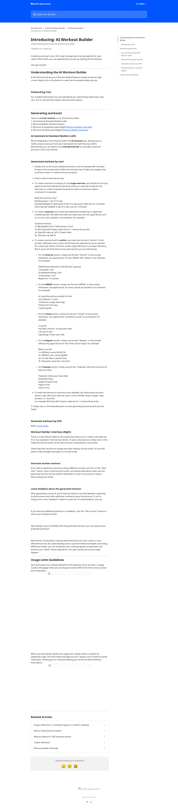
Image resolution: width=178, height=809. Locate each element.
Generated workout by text (132, 59)
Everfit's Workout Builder (55, 28)
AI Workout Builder (75, 28)
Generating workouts (128, 48)
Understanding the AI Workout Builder (132, 38)
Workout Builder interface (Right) (131, 69)
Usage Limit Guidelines (129, 75)
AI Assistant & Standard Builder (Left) (130, 53)
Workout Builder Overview (79, 127)
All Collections (36, 28)
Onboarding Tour (128, 44)
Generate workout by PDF (131, 64)
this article (43, 426)
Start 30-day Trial (89, 797)
